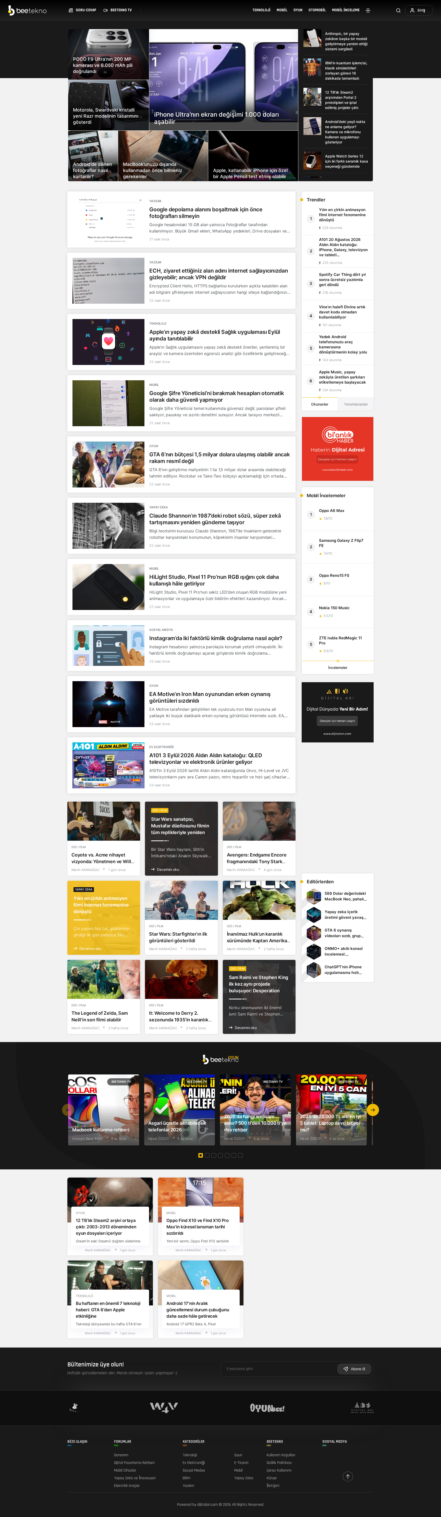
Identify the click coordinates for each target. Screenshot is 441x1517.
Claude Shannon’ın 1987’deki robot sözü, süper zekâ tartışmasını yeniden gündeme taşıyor (215, 518)
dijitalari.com (207, 1504)
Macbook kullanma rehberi (100, 1129)
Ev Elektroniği (161, 747)
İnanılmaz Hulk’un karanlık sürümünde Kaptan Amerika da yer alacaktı (257, 940)
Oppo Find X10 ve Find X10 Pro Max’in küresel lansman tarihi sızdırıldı (197, 1227)
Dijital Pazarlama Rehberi (134, 1462)
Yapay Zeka (158, 507)
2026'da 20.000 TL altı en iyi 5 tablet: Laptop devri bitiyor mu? (330, 1123)
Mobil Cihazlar (125, 1470)
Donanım (121, 1455)
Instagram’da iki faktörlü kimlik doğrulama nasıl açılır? (215, 638)
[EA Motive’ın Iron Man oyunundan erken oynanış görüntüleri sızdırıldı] (108, 704)
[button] (373, 1110)
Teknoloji (261, 10)
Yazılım (155, 201)
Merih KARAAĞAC (85, 870)
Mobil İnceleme (346, 10)
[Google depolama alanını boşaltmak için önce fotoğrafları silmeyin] (108, 219)
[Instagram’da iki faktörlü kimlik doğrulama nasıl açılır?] (108, 645)
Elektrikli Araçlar (127, 1485)
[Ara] (398, 10)
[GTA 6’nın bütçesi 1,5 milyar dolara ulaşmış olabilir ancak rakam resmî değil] (108, 464)
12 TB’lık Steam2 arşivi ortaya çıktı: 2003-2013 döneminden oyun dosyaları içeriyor (106, 1227)
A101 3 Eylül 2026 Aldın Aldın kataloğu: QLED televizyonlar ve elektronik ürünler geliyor (205, 758)
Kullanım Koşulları (281, 1455)
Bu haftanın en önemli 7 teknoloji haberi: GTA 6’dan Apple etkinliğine (108, 1310)
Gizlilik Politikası (279, 1462)
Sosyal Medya (161, 630)
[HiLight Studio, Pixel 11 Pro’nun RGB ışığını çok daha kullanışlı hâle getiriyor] (108, 587)
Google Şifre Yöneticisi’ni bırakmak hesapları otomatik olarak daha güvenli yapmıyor (216, 396)
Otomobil (317, 10)
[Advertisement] (338, 833)
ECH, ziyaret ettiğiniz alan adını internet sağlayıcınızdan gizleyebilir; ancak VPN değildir (218, 273)
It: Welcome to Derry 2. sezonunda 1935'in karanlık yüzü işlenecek (178, 1019)
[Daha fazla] (368, 10)
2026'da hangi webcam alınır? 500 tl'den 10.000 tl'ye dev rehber (255, 1123)
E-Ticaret (241, 1462)
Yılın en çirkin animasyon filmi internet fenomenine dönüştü (101, 905)
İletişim (273, 1485)
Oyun (297, 10)
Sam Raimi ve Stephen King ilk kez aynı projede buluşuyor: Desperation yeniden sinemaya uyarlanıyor (258, 991)
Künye (272, 1478)
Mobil (282, 10)
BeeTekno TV (121, 1081)
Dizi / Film (78, 847)
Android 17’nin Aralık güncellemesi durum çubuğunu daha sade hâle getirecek (197, 1310)
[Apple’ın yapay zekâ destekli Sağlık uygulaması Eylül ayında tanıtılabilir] (108, 342)
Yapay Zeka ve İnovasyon (135, 1478)
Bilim (186, 1478)
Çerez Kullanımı (279, 1470)
